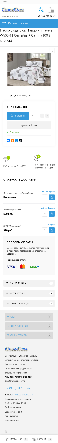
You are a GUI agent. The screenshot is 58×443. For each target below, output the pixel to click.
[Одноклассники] (12, 140)
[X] (20, 140)
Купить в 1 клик (29, 125)
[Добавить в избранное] (52, 50)
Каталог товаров (18, 23)
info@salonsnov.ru (22, 394)
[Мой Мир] (16, 140)
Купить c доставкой (52, 197)
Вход (4, 16)
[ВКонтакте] (8, 140)
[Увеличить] (29, 69)
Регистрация (12, 16)
